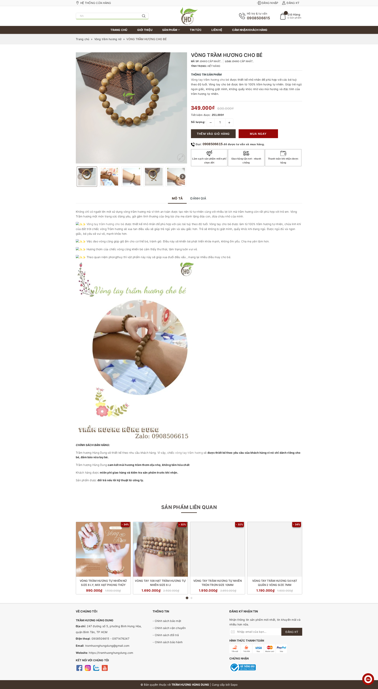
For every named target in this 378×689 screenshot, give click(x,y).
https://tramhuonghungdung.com (111, 652)
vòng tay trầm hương (189, 452)
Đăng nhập (269, 3)
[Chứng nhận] (242, 667)
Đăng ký (293, 3)
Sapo (234, 684)
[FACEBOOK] (79, 667)
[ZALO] (96, 667)
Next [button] (182, 176)
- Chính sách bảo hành (168, 642)
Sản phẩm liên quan (189, 507)
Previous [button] (80, 176)
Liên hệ (216, 29)
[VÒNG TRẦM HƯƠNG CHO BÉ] (181, 158)
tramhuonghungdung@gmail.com (107, 645)
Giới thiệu (145, 29)
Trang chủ (118, 29)
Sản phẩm (170, 29)
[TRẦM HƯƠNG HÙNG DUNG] (189, 16)
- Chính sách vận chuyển (169, 628)
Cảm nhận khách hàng (250, 29)
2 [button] (191, 598)
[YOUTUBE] (104, 667)
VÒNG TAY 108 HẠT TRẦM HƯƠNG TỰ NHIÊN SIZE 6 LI (160, 582)
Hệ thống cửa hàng (95, 3)
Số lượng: (198, 122)
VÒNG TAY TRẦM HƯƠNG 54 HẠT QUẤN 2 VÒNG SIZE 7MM (274, 582)
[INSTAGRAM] (87, 667)
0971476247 (120, 638)
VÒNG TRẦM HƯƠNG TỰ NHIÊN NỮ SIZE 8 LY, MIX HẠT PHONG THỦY (103, 582)
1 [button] (187, 598)
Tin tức (196, 29)
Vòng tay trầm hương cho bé (210, 79)
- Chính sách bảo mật (167, 621)
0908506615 (258, 18)
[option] (131, 107)
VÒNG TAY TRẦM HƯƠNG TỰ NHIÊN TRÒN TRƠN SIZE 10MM (217, 582)
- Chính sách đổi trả (166, 635)
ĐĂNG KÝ (291, 632)
